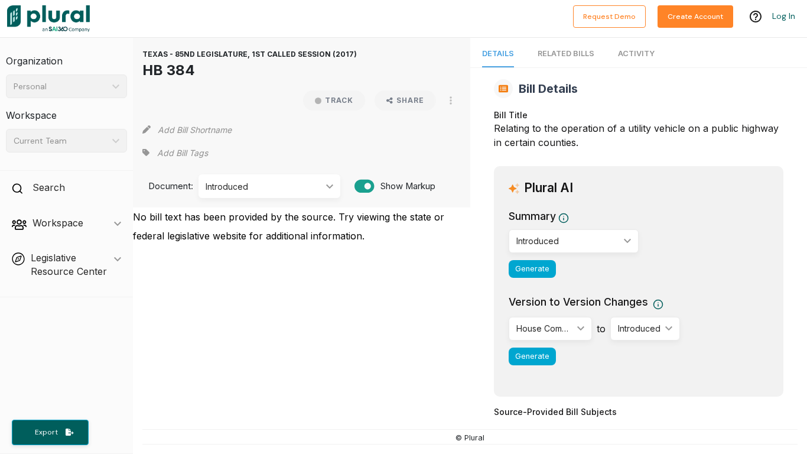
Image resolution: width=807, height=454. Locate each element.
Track (339, 100)
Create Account (695, 16)
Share (410, 100)
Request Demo (609, 16)
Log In (783, 16)
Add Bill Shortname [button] (195, 130)
